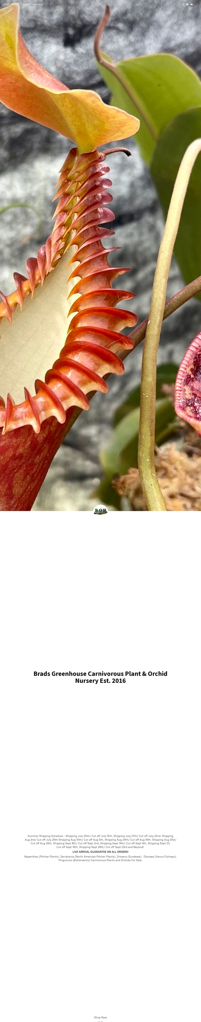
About (15, 4)
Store (7, 4)
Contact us (37, 4)
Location (25, 4)
